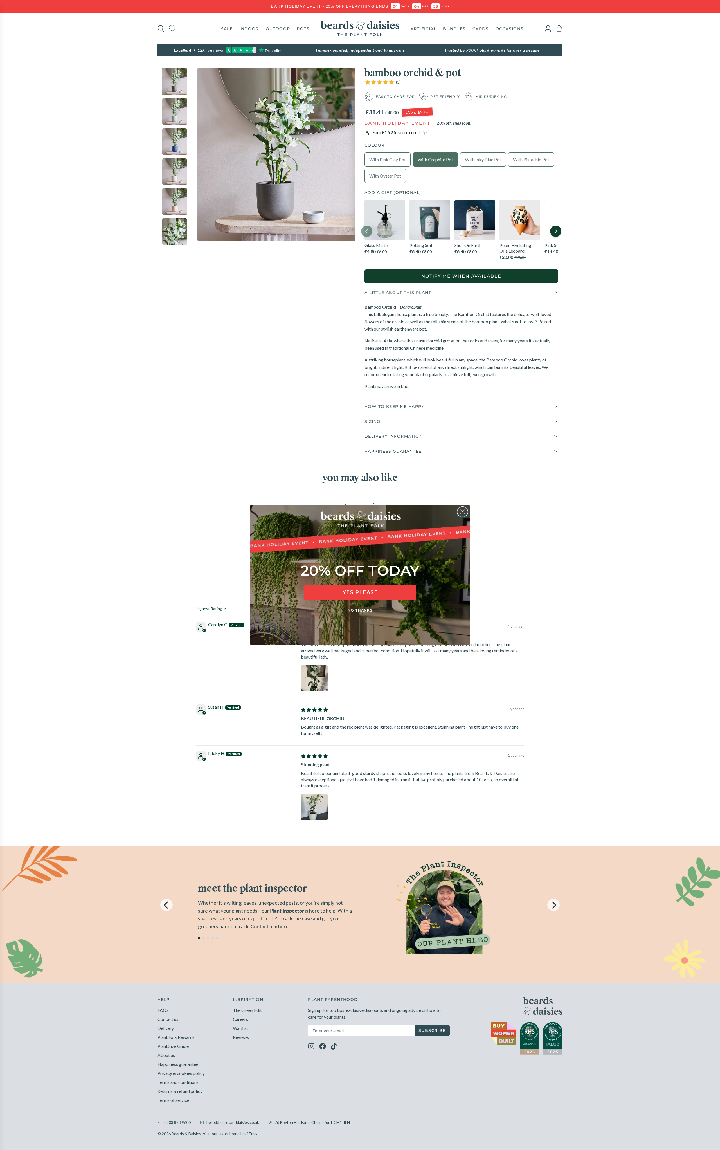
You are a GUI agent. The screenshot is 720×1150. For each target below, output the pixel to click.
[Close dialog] (462, 512)
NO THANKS (360, 610)
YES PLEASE (360, 592)
